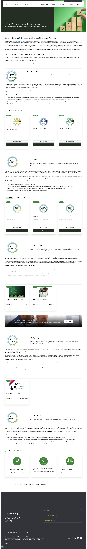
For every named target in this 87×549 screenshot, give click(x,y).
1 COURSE (8, 221)
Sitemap (6, 543)
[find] (71, 1)
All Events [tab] (18, 376)
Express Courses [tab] (27, 197)
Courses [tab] (18, 197)
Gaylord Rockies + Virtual (24, 398)
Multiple (27, 304)
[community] (69, 538)
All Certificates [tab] (21, 110)
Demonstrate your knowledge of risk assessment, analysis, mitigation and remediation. (42, 133)
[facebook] (71, 538)
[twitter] (77, 538)
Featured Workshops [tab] (10, 282)
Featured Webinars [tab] (10, 450)
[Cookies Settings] (2, 546)
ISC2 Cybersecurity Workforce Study (20, 41)
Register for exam (67, 1)
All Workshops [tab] (21, 282)
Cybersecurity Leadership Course (65, 219)
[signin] (74, 1)
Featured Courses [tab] (9, 197)
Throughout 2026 (25, 306)
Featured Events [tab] (9, 376)
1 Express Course (36, 221)
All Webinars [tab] (19, 450)
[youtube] (80, 538)
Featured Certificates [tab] (10, 110)
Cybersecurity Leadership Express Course (40, 219)
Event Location (9, 304)
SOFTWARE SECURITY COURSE (11, 219)
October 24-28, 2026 (25, 400)
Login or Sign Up (17, 141)
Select (17, 144)
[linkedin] (74, 538)
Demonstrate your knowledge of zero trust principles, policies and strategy (68, 133)
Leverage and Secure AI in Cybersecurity (14, 133)
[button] (81, 1)
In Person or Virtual (51, 304)
